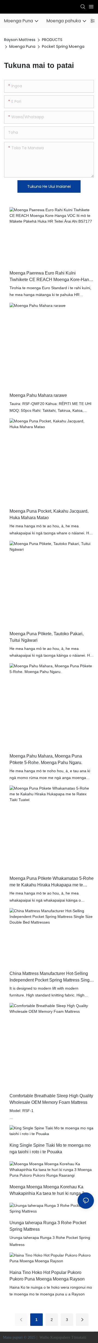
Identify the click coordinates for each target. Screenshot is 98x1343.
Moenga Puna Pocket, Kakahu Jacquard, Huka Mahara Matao (49, 514)
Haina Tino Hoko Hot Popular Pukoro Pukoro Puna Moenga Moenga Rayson (47, 1275)
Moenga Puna (22, 46)
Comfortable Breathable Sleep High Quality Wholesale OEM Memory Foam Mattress (51, 1099)
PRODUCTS (52, 39)
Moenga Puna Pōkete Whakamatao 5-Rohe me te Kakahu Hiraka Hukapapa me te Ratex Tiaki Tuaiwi (52, 882)
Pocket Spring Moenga (63, 46)
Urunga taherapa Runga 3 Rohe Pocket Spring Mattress (48, 1226)
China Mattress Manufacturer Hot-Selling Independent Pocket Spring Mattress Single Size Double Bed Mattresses (51, 977)
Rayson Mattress (19, 39)
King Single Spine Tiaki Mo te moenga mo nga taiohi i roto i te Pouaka (50, 1148)
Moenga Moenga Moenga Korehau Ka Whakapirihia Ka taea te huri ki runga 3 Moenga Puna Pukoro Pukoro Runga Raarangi (47, 1191)
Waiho (44, 1337)
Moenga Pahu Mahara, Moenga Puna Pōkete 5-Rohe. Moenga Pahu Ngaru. (46, 759)
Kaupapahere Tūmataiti (68, 1337)
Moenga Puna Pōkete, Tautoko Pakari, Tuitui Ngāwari (47, 637)
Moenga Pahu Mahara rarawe (38, 395)
